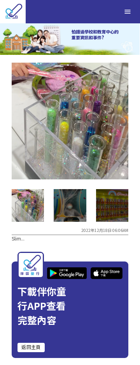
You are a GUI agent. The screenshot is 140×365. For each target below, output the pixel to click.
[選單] (127, 11)
